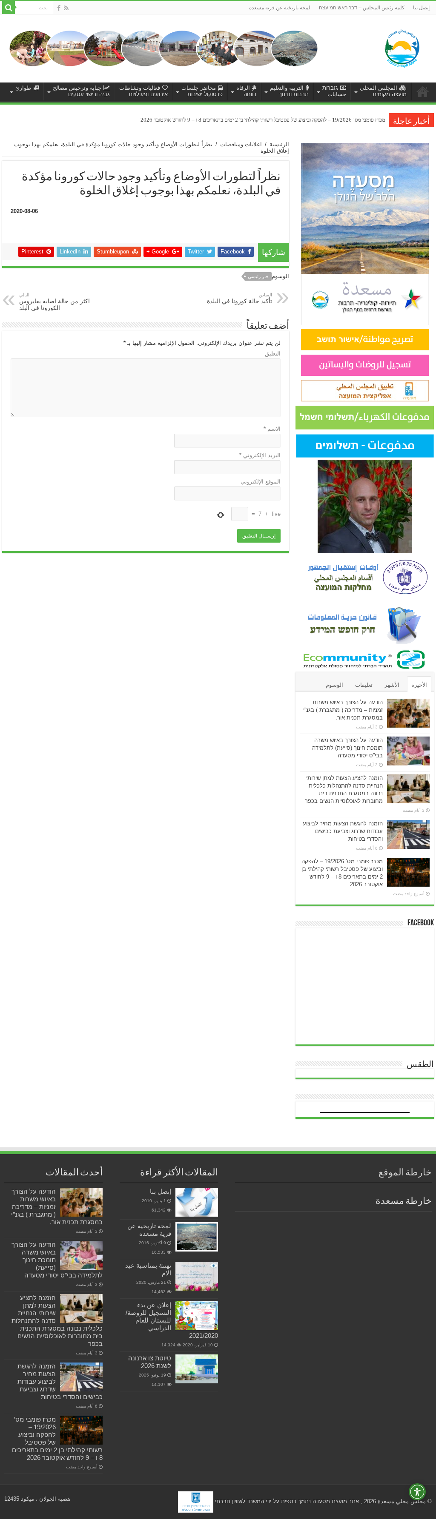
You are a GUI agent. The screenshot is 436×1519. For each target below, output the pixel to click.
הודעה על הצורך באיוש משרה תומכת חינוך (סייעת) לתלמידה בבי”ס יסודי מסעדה (347, 748)
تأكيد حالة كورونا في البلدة (239, 298)
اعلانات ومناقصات (241, 144)
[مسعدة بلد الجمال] (163, 48)
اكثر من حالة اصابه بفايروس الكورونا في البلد (54, 301)
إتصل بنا (421, 8)
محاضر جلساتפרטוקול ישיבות (202, 91)
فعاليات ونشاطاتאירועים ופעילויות (143, 91)
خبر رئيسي (258, 276)
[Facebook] (58, 8)
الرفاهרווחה (246, 91)
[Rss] (66, 8)
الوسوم (334, 685)
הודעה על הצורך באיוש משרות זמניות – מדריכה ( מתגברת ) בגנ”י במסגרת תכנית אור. (343, 710)
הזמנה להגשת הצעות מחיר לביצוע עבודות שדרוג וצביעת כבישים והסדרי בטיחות (343, 831)
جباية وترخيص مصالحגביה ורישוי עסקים (81, 91)
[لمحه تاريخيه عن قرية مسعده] (196, 1237)
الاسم (272, 429)
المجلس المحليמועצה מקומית (383, 91)
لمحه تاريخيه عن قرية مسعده (279, 8)
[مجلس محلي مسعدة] (401, 47)
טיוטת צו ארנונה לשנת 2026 (149, 1361)
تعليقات (364, 685)
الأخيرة (419, 685)
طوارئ (23, 88)
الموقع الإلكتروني (261, 481)
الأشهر (391, 685)
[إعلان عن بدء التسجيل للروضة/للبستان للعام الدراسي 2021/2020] (196, 1315)
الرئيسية (279, 144)
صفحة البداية (423, 91)
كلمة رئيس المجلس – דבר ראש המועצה (361, 8)
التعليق (273, 353)
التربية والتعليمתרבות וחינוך (289, 91)
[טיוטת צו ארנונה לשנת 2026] (196, 1368)
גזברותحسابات (334, 91)
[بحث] (8, 7)
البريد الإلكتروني (260, 455)
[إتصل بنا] (196, 1202)
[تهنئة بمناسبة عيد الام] (196, 1276)
